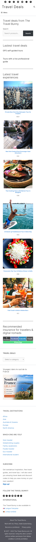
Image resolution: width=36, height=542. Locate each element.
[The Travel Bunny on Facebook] (10, 2)
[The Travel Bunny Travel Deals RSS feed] (31, 2)
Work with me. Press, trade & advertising (18, 524)
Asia (4, 419)
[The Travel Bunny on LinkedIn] (26, 2)
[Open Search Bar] (34, 7)
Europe (5, 425)
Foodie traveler (8, 449)
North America (8, 428)
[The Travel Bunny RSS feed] (21, 496)
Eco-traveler (7, 452)
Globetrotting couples (11, 443)
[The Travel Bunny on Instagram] (14, 2)
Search (5, 29)
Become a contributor (12, 527)
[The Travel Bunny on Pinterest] (18, 2)
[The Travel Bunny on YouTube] (22, 2)
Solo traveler (7, 440)
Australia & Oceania (10, 422)
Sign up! (6, 484)
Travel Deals (13, 7)
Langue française (11, 508)
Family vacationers (10, 446)
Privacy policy (26, 527)
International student (11, 455)
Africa (5, 416)
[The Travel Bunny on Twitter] (5, 2)
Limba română (10, 512)
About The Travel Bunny (18, 520)
